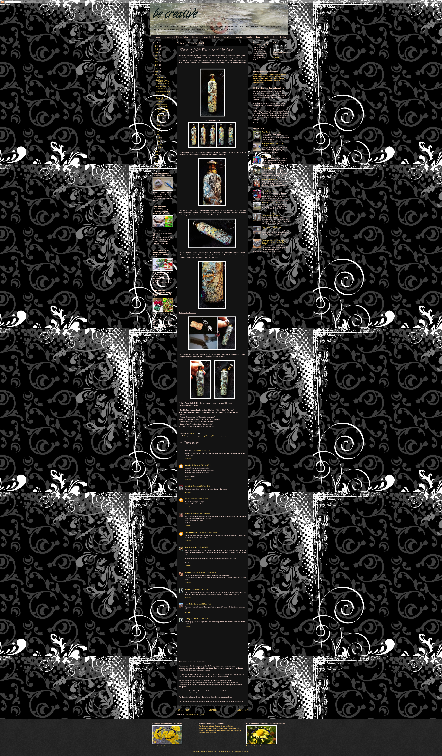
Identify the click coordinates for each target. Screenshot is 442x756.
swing (224, 436)
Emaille (249, 37)
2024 (157, 52)
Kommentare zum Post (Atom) (195, 714)
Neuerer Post (183, 710)
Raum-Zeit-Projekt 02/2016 (271, 202)
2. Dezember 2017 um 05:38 (200, 486)
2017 (157, 74)
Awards (207, 37)
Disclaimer (196, 37)
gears (201, 436)
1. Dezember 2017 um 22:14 (201, 465)
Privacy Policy (182, 37)
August (159, 125)
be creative (174, 15)
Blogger (245, 751)
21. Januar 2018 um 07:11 (202, 604)
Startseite (213, 710)
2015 (157, 155)
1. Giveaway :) (267, 156)
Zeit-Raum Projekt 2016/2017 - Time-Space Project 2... (163, 81)
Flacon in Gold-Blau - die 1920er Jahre (163, 110)
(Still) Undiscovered (268, 168)
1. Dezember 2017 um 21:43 (200, 450)
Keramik (238, 37)
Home (157, 37)
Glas (274, 37)
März (158, 141)
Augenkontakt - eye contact (271, 132)
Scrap (258, 37)
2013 (157, 161)
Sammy (187, 589)
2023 (157, 55)
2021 (157, 62)
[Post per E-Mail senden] (198, 433)
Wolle (266, 37)
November (160, 115)
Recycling (227, 37)
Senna (191, 433)
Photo (216, 37)
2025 (157, 49)
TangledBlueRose (191, 532)
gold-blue (207, 436)
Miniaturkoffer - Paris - (269, 191)
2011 (157, 167)
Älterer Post (242, 710)
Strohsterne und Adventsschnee (162, 105)
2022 (157, 59)
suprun (231, 751)
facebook (276, 57)
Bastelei (187, 513)
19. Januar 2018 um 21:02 (199, 589)
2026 (157, 46)
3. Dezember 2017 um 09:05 (198, 547)
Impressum (168, 37)
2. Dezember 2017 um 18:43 (207, 532)
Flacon (196, 436)
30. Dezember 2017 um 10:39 (206, 572)
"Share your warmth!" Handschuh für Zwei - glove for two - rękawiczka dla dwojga (274, 242)
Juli (158, 128)
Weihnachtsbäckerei (163, 92)
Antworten (188, 458)
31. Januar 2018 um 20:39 (199, 619)
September (160, 122)
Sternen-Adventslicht (163, 95)
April (158, 138)
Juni (158, 131)
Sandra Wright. (190, 572)
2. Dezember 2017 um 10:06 (198, 499)
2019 (157, 68)
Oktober (159, 119)
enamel (190, 436)
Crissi (187, 499)
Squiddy (188, 486)
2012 (157, 164)
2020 (157, 65)
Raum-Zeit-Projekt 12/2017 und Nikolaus (162, 100)
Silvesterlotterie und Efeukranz (162, 87)
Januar (159, 147)
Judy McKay (189, 604)
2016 (157, 151)
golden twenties (216, 436)
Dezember (160, 77)
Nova (186, 547)
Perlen (283, 37)
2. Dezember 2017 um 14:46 (200, 513)
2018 (157, 71)
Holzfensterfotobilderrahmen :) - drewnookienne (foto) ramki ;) (272, 214)
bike (185, 436)
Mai (158, 135)
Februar (159, 144)
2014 (157, 158)
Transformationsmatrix (269, 179)
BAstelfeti (188, 465)
